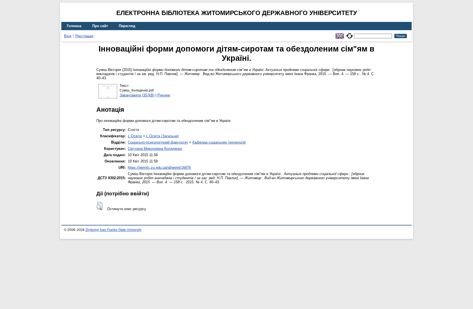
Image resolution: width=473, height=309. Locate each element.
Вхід (67, 36)
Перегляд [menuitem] (127, 26)
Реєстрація (84, 36)
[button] (99, 206)
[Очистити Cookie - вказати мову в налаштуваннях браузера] (349, 34)
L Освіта (135, 136)
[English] (339, 34)
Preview (163, 95)
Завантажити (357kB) (137, 95)
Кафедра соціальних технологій (219, 142)
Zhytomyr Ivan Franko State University (113, 229)
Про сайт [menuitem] (100, 26)
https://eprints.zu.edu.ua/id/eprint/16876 (159, 167)
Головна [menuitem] (74, 26)
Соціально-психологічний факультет (158, 142)
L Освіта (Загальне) (162, 136)
